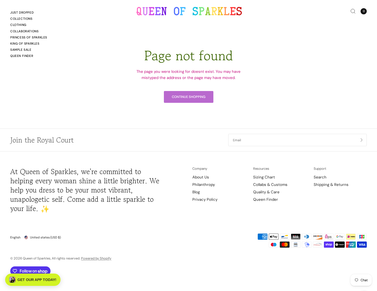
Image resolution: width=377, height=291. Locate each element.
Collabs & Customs (270, 184)
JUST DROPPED (22, 13)
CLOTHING (18, 25)
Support (320, 168)
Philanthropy (203, 184)
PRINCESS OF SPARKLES (28, 37)
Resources (261, 168)
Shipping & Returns (331, 184)
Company (199, 168)
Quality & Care (266, 192)
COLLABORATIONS (24, 31)
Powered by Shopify (96, 258)
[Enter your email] (361, 140)
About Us (200, 177)
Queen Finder (21, 56)
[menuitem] (28, 13)
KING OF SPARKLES (24, 44)
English (15, 237)
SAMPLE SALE (21, 50)
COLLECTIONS (21, 19)
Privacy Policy (204, 199)
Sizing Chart (264, 177)
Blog (196, 192)
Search (320, 177)
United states (45, 237)
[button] (33, 280)
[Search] (353, 11)
